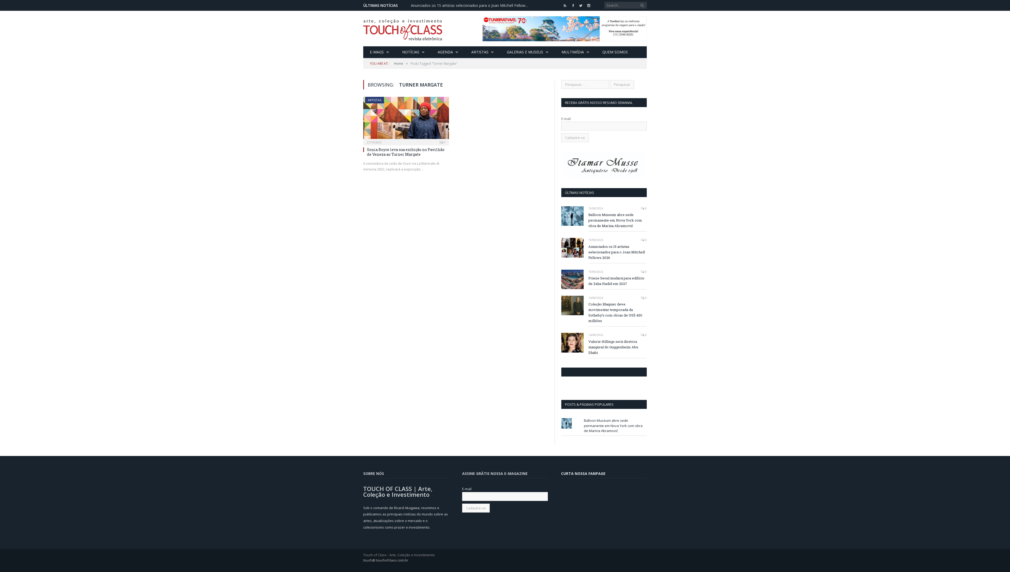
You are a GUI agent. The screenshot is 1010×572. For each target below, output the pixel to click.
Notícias (410, 51)
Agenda (445, 51)
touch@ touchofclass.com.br (385, 560)
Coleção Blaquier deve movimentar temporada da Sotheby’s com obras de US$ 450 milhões (615, 312)
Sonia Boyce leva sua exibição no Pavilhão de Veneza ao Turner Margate (406, 152)
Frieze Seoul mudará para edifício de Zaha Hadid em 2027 (616, 281)
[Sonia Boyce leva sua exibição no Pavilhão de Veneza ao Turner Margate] (406, 119)
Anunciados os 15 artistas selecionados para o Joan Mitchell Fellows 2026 (471, 5)
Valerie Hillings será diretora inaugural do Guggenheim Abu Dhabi (613, 347)
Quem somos (615, 51)
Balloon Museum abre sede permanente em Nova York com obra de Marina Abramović (615, 220)
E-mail (566, 118)
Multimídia (573, 51)
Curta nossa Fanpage (584, 372)
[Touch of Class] (402, 28)
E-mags (377, 51)
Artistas (479, 51)
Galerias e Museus (525, 51)
